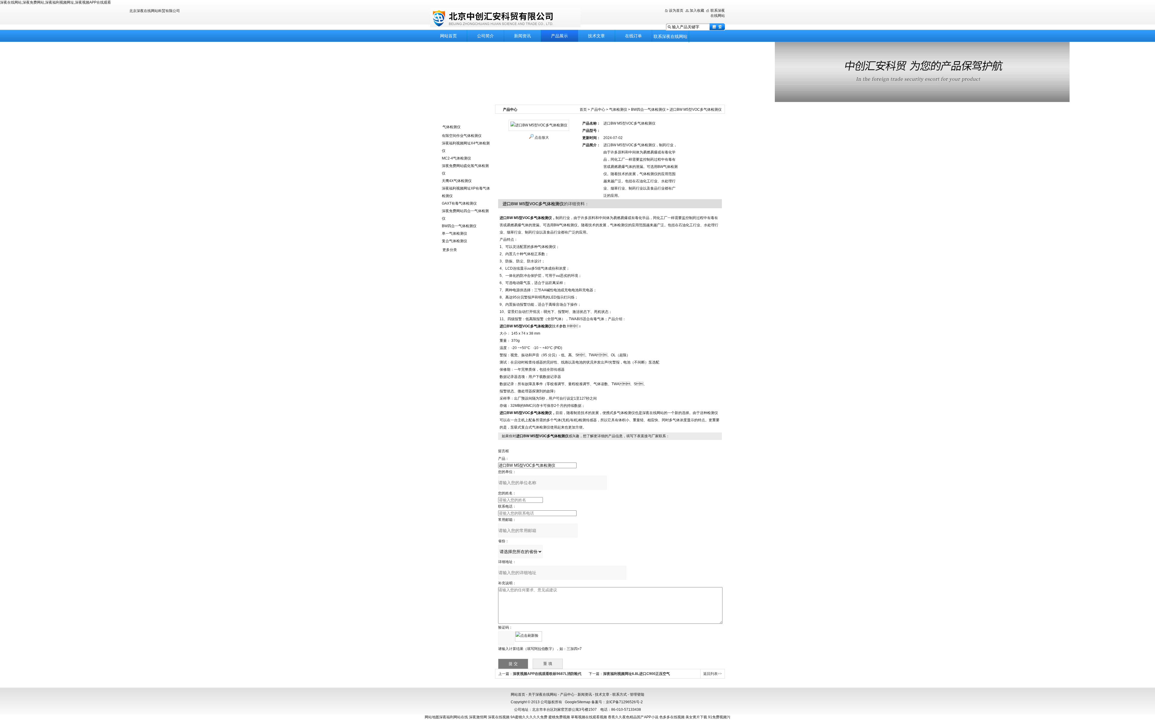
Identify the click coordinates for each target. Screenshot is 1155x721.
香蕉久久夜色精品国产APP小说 (633, 717)
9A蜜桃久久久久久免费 (528, 717)
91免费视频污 (719, 717)
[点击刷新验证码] (528, 636)
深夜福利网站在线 (453, 717)
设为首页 (676, 10)
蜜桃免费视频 (559, 717)
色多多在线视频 (672, 717)
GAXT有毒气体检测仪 (459, 203)
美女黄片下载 (696, 717)
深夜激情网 (478, 717)
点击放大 (541, 137)
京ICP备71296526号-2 (624, 702)
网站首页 (448, 35)
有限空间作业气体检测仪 (462, 136)
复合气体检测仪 (454, 241)
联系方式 (619, 694)
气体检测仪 (451, 127)
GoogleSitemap (577, 702)
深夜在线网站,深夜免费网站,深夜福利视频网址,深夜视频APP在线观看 (55, 2)
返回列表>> (712, 674)
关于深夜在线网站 (542, 694)
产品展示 (559, 35)
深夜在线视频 (499, 717)
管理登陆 (637, 694)
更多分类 (449, 250)
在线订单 (633, 35)
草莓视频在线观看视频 (589, 717)
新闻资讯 (522, 35)
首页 (583, 109)
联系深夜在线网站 (670, 36)
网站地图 (432, 717)
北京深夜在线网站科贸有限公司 (505, 17)
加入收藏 (697, 10)
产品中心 (598, 109)
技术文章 (596, 35)
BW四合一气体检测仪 (459, 226)
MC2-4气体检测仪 (456, 158)
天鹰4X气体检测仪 (457, 181)
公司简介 (485, 35)
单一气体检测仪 (454, 233)
